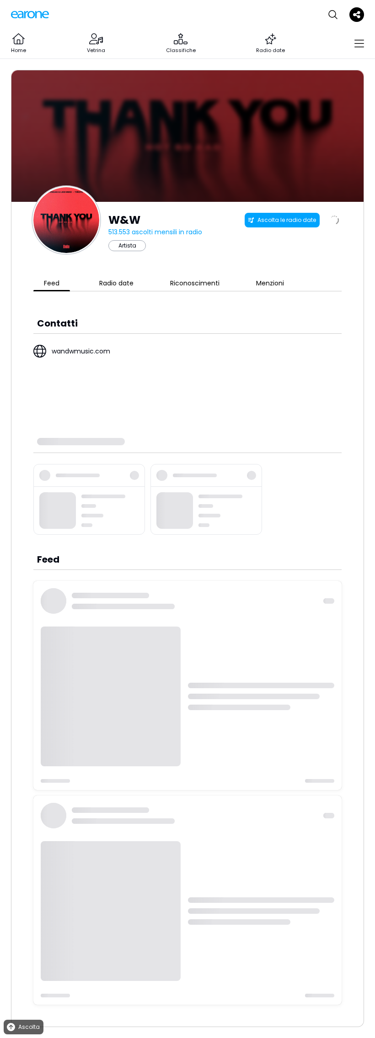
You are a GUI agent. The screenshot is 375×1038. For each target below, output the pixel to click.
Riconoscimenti (195, 283)
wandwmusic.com (81, 351)
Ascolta (29, 1027)
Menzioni (270, 283)
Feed (51, 283)
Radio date (116, 283)
